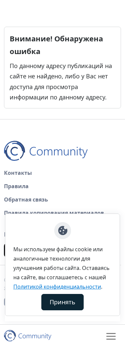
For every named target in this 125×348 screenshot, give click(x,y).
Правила (16, 186)
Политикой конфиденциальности (57, 286)
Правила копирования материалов (54, 213)
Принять (62, 302)
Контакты (18, 173)
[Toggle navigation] (111, 336)
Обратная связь (26, 199)
